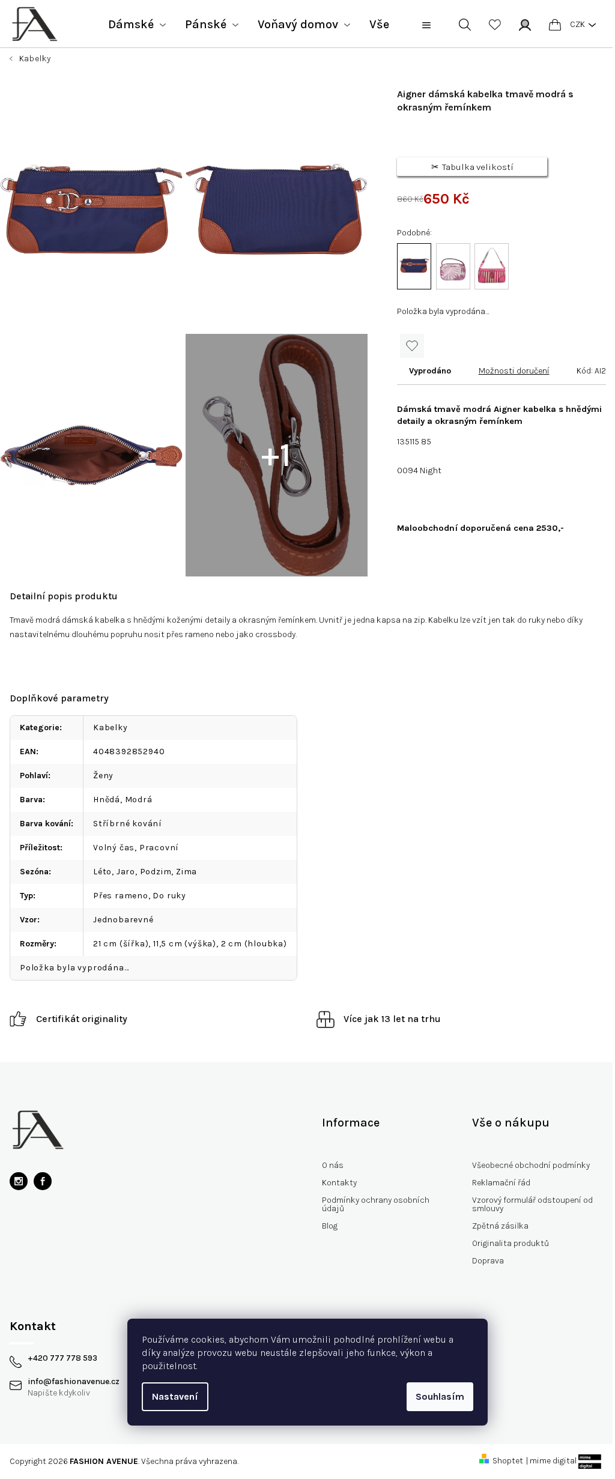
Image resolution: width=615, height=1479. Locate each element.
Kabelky (110, 727)
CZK (577, 24)
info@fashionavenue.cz (74, 1382)
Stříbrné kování (127, 823)
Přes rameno (120, 896)
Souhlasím (440, 1396)
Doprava (488, 1261)
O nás (333, 1165)
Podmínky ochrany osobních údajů (375, 1204)
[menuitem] (136, 25)
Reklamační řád (501, 1183)
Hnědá (106, 799)
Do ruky (169, 896)
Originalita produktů (510, 1243)
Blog (330, 1226)
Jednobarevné (123, 920)
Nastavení (175, 1396)
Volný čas (114, 847)
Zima (186, 872)
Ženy (103, 775)
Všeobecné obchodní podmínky (531, 1165)
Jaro (126, 872)
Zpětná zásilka (500, 1226)
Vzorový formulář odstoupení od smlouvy (532, 1204)
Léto (102, 872)
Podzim (156, 872)
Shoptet (507, 1461)
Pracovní (159, 847)
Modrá (139, 799)
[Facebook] (43, 1181)
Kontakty (339, 1183)
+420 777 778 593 (62, 1358)
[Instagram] (19, 1181)
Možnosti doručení (514, 371)
